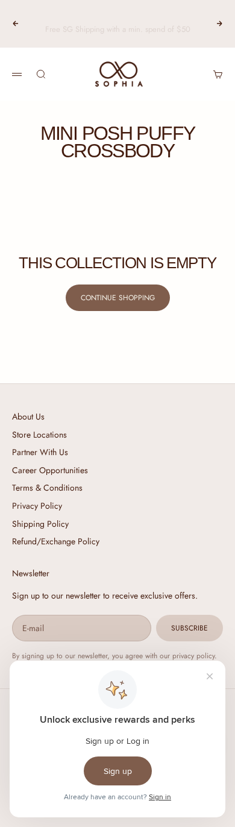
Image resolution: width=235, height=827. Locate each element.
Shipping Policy (40, 524)
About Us (28, 416)
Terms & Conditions (47, 488)
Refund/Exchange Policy (55, 541)
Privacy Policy (37, 506)
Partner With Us (40, 452)
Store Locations (39, 435)
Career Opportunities (50, 470)
